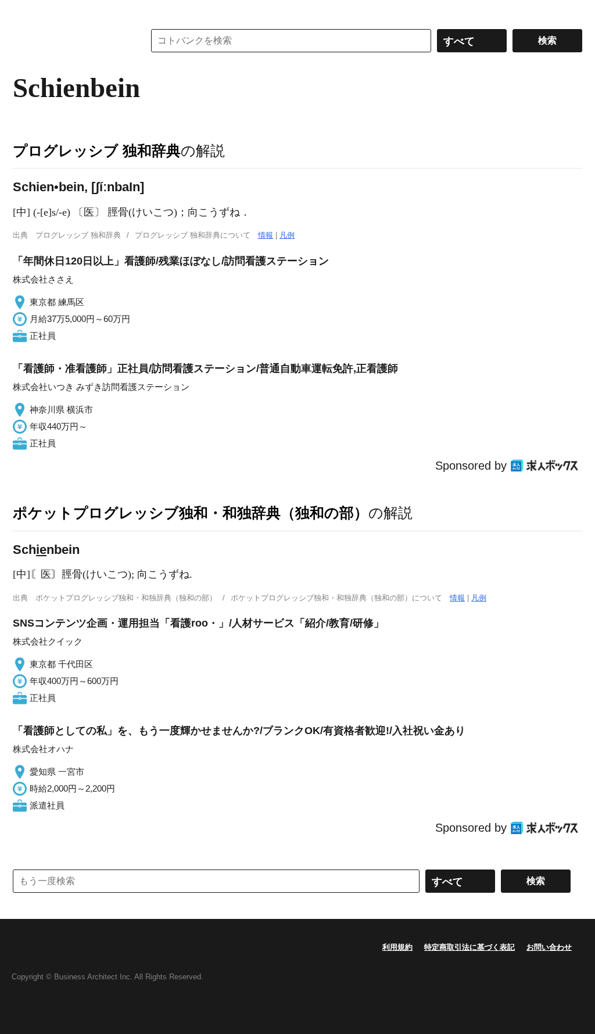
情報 (265, 235)
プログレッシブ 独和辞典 (97, 150)
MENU (24, 11)
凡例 (287, 235)
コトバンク (70, 40)
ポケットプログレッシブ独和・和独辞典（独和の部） (190, 513)
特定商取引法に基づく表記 (469, 947)
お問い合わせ (549, 947)
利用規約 (397, 947)
